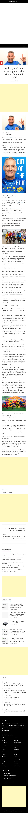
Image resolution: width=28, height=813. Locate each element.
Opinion (16, 752)
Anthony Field (8, 137)
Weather (16, 763)
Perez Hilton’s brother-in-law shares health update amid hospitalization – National (18, 614)
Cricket (3, 740)
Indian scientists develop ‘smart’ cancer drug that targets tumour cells (16, 605)
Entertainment (17, 742)
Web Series (4, 766)
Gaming (16, 747)
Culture (16, 740)
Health (3, 749)
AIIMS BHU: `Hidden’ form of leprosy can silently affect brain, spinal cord (14, 528)
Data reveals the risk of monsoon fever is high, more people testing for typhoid (17, 631)
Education (4, 742)
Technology (17, 759)
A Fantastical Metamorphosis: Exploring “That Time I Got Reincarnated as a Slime (15, 691)
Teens (3, 761)
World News (11, 492)
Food (3, 747)
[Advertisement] (14, 25)
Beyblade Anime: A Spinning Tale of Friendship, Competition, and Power (14, 684)
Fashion (4, 745)
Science (16, 756)
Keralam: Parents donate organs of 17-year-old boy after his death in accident (17, 639)
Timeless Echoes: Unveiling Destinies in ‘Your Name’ (14, 704)
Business (16, 738)
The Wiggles (20, 202)
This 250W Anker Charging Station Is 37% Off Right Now (17, 621)
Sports (3, 759)
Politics (4, 754)
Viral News (15, 810)
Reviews (4, 756)
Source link (4, 489)
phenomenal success (16, 208)
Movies (3, 752)
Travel (15, 761)
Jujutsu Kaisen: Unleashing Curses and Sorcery (14, 711)
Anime (3, 738)
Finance (16, 745)
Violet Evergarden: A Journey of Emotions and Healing (12, 698)
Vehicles (4, 763)
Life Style (16, 749)
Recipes (16, 754)
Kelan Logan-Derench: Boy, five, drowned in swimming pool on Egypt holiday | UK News (14, 536)
